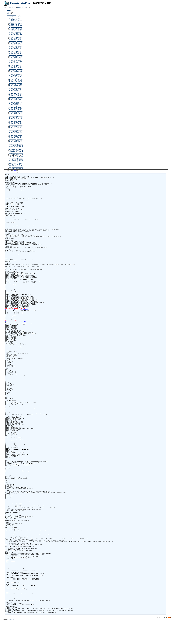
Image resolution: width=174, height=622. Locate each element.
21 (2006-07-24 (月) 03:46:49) (15, 42)
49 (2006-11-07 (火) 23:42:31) (15, 78)
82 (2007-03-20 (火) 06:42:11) (15, 120)
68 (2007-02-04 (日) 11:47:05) (15, 102)
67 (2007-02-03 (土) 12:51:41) (15, 100)
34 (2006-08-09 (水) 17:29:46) (15, 58)
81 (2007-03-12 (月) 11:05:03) (15, 118)
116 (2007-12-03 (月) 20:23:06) (16, 163)
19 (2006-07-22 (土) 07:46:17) (15, 39)
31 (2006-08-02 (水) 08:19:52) (15, 55)
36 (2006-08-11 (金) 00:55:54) (15, 61)
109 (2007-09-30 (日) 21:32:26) (16, 154)
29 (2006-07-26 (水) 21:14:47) (15, 52)
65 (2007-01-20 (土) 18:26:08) (15, 98)
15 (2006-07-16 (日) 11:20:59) (15, 34)
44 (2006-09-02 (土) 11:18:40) (15, 71)
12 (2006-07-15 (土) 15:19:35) (15, 30)
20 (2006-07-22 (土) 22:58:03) (15, 41)
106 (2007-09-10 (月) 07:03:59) (16, 150)
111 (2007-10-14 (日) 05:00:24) (16, 156)
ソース (8, 12)
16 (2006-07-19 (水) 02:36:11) (15, 36)
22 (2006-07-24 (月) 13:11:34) (15, 43)
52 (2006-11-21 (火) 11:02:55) (15, 81)
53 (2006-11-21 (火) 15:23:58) (15, 83)
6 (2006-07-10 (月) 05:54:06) (15, 23)
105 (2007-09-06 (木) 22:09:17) (16, 149)
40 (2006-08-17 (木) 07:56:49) (15, 66)
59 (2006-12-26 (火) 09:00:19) (15, 90)
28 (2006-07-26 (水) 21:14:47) (15, 51)
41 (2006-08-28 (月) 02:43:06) (15, 67)
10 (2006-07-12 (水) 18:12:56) (15, 28)
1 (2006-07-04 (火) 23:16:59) (15, 16)
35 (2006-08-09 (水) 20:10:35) (15, 60)
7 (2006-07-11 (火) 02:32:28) (15, 24)
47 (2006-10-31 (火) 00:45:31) (15, 75)
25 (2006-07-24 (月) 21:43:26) (15, 47)
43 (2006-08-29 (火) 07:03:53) (15, 70)
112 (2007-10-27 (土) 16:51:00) (16, 158)
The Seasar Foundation (11, 619)
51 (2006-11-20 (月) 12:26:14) (15, 80)
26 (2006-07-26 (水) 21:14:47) (15, 48)
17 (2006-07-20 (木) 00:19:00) (15, 37)
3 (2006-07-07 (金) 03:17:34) (15, 19)
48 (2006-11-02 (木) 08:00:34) (15, 76)
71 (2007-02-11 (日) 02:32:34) (15, 106)
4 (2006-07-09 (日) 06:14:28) (15, 20)
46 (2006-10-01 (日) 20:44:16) (15, 74)
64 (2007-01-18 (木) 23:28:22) (15, 97)
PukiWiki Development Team (17, 620)
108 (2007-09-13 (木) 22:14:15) (16, 153)
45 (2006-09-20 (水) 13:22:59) (15, 72)
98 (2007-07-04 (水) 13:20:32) (15, 140)
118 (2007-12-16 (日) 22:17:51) (16, 165)
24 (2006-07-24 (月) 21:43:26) (15, 46)
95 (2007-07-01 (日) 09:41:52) (15, 136)
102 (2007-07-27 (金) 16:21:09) (16, 145)
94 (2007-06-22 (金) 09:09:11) (15, 135)
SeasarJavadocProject (21, 3)
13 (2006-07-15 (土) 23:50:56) (15, 32)
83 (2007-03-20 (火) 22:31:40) (15, 121)
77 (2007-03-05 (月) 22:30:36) (15, 113)
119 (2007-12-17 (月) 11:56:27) (16, 167)
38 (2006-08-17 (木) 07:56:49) (15, 64)
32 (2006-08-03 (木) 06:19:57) (15, 56)
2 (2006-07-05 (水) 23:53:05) (15, 18)
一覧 (12, 7)
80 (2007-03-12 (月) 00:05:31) (15, 117)
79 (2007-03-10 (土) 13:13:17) (15, 116)
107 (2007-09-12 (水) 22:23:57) (16, 151)
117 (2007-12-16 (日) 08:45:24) (16, 164)
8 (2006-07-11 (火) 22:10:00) (15, 25)
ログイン (27, 7)
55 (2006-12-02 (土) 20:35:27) (15, 85)
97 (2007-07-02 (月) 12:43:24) (15, 139)
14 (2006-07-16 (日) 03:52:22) (15, 33)
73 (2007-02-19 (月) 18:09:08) (15, 108)
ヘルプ (23, 7)
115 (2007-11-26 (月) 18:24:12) (16, 161)
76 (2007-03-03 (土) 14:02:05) (15, 112)
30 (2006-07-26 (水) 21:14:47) (15, 53)
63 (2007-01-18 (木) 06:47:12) (15, 95)
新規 (10, 7)
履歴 (8, 13)
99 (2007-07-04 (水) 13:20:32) (15, 141)
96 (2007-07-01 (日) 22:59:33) (15, 137)
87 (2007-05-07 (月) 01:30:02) (15, 126)
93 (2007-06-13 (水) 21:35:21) (15, 133)
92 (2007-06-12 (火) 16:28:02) (15, 132)
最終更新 (19, 7)
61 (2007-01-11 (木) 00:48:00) (15, 93)
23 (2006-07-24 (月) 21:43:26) (15, 44)
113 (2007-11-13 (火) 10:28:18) (16, 159)
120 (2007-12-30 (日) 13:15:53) (16, 168)
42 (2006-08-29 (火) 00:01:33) (15, 69)
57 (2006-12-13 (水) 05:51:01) (15, 88)
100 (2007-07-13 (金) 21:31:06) (16, 142)
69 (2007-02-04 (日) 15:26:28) (15, 103)
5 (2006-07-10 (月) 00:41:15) (15, 22)
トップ (5, 7)
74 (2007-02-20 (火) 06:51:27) (15, 109)
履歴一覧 (8, 10)
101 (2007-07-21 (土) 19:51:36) (16, 144)
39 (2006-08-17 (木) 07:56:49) (15, 65)
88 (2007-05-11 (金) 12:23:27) (15, 127)
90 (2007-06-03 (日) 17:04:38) (15, 130)
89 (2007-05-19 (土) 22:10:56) (15, 128)
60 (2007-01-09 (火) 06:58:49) (15, 92)
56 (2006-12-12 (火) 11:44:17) (15, 86)
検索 (15, 7)
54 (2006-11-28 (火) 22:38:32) (15, 84)
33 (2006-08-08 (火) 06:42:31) (15, 57)
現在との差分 (9, 11)
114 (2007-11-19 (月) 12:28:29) (16, 160)
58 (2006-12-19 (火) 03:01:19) (15, 89)
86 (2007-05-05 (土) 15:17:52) (15, 125)
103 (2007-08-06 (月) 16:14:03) (16, 146)
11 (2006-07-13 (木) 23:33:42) (15, 29)
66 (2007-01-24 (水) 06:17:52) (15, 99)
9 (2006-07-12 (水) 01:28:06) (15, 27)
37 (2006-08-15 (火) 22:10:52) (15, 62)
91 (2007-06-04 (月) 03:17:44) (15, 131)
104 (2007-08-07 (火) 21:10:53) (16, 147)
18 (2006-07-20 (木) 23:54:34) (15, 38)
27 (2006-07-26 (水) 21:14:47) (15, 50)
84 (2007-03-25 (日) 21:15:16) (15, 122)
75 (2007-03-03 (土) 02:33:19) (15, 111)
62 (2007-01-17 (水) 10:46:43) (15, 94)
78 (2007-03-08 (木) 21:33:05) (15, 114)
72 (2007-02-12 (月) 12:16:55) (15, 107)
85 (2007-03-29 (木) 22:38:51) (15, 123)
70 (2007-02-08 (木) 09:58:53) (15, 104)
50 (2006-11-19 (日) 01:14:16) (15, 79)
